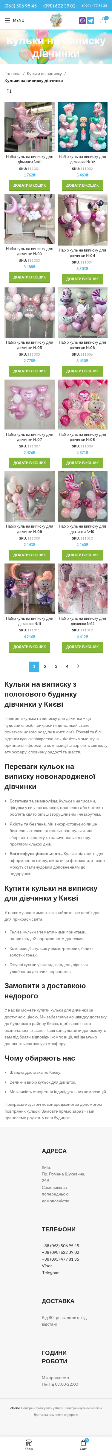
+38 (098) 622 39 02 (60, 1252)
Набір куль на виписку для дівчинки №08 (82, 437)
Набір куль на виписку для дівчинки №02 (82, 159)
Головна (12, 73)
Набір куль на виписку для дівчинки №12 (82, 621)
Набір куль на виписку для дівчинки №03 (29, 251)
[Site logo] (56, 19)
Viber (47, 1265)
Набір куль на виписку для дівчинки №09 (29, 529)
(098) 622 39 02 (59, 5)
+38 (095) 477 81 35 (60, 1259)
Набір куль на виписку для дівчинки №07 (29, 437)
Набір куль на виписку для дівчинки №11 (29, 621)
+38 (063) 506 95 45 (60, 1245)
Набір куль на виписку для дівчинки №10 (82, 529)
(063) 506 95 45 (20, 5)
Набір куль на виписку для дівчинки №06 (82, 345)
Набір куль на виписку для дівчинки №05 (29, 345)
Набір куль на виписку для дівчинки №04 (82, 253)
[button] (29, 185)
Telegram (50, 1272)
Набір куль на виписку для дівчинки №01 (29, 159)
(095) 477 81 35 (94, 5)
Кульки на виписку (44, 73)
